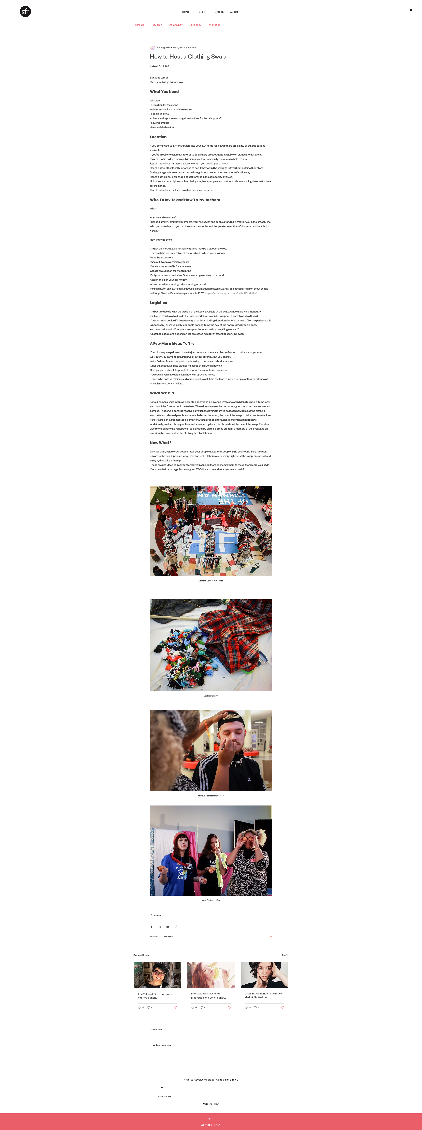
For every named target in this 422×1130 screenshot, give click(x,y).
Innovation (214, 25)
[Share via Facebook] (151, 926)
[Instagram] (209, 1119)
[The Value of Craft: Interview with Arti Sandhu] (157, 975)
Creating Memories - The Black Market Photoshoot (263, 996)
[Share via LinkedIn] (167, 926)
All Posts (139, 25)
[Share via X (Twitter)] (159, 926)
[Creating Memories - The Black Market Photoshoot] (264, 975)
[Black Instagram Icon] (410, 10)
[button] (284, 25)
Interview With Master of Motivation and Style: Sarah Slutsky (207, 996)
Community (175, 25)
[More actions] (270, 48)
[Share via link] (175, 926)
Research (156, 25)
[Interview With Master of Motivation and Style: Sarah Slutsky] (211, 975)
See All (285, 955)
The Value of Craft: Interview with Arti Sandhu (155, 996)
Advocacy (195, 25)
